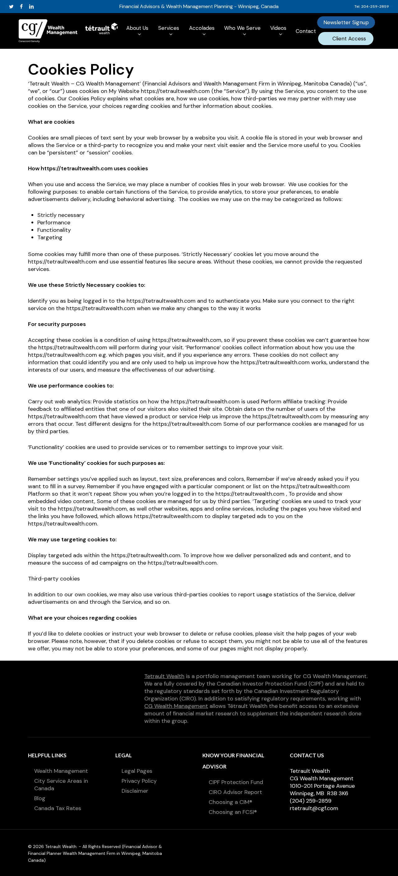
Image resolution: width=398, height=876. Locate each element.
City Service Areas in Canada (61, 784)
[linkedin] (31, 6)
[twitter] (11, 6)
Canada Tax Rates (57, 808)
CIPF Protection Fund (236, 782)
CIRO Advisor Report (235, 792)
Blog (39, 798)
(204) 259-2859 (310, 801)
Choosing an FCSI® (233, 812)
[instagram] (52, 6)
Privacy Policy (139, 781)
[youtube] (42, 6)
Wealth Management (61, 771)
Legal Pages (137, 771)
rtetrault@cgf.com (314, 808)
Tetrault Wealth (164, 676)
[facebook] (21, 6)
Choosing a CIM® (230, 802)
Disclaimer (135, 791)
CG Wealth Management (176, 706)
